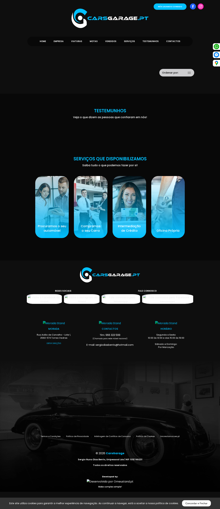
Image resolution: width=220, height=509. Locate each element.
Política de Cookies (145, 436)
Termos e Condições (51, 436)
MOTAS (94, 41)
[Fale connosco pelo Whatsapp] (121, 299)
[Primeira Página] (110, 14)
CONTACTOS (173, 41)
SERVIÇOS (129, 41)
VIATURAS (76, 41)
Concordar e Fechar (196, 503)
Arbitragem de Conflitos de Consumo (112, 436)
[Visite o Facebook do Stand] (44, 299)
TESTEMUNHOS (150, 41)
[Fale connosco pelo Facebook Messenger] (167, 299)
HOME (43, 41)
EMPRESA (59, 41)
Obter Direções (54, 343)
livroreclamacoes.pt (170, 436)
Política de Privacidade (77, 436)
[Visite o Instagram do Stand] (82, 299)
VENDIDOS (110, 41)
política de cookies (167, 503)
